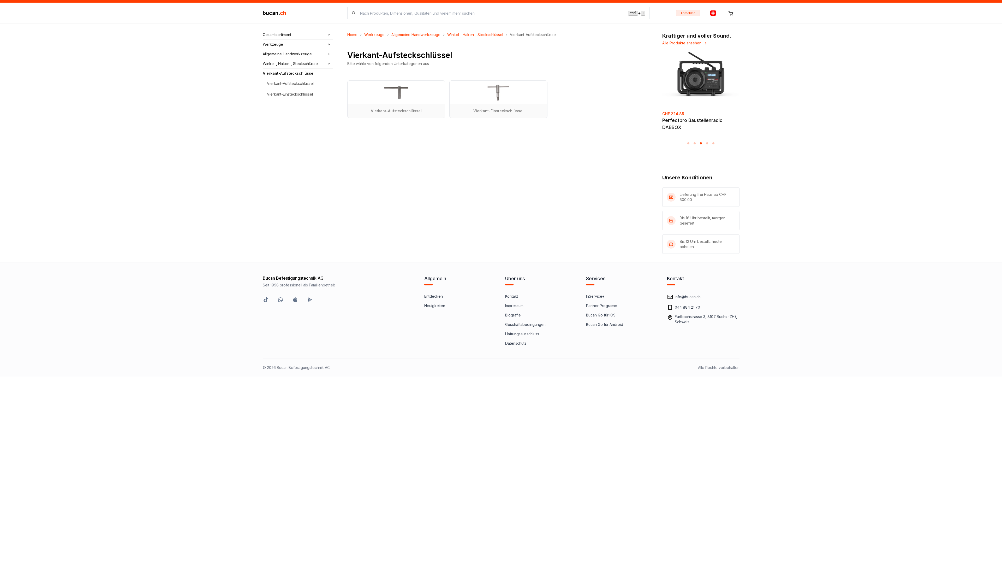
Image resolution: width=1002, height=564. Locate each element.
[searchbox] (491, 13)
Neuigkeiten (434, 305)
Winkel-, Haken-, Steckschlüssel (475, 34)
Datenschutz (516, 343)
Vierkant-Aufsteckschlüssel (290, 83)
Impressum (514, 305)
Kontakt (511, 296)
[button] (688, 143)
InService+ (595, 296)
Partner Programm (601, 305)
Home (352, 34)
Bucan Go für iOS (601, 315)
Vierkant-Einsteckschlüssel (290, 94)
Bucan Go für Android (604, 324)
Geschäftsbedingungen (525, 324)
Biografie (513, 315)
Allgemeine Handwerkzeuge (415, 34)
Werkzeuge (374, 34)
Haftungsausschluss (522, 334)
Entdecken (433, 296)
